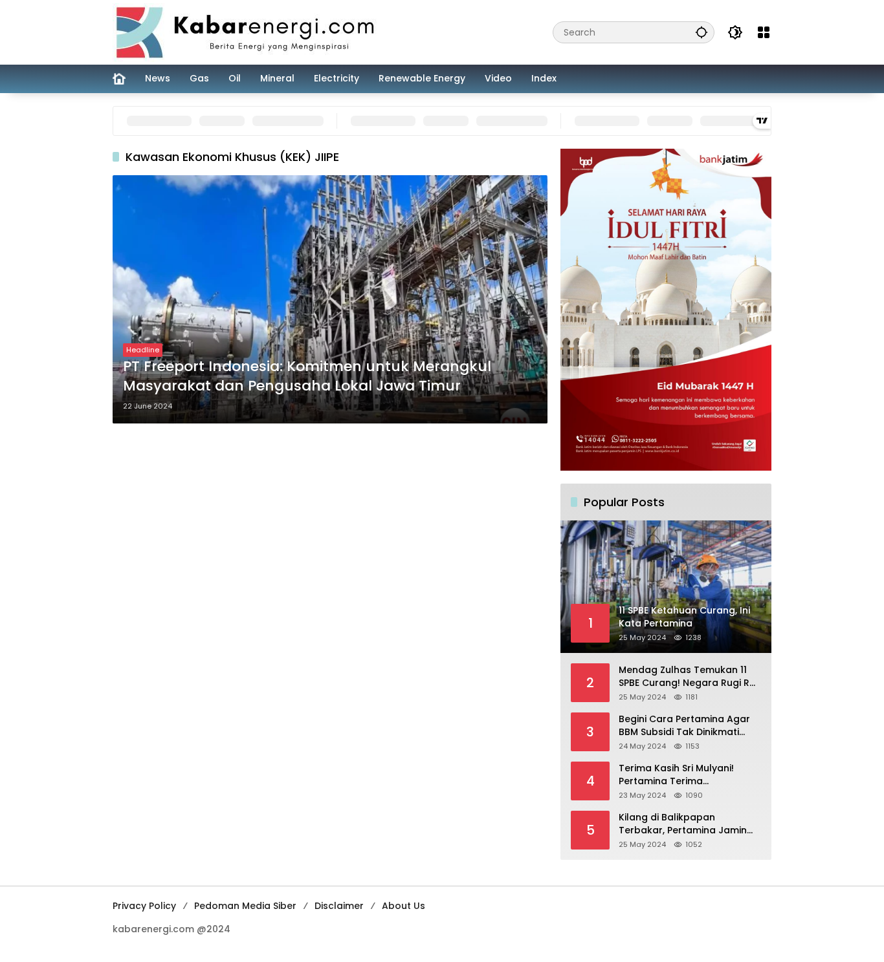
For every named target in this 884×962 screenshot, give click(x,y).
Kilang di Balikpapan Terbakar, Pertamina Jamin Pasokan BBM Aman (683, 824)
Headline (142, 350)
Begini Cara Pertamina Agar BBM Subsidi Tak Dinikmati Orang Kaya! (684, 725)
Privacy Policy (144, 905)
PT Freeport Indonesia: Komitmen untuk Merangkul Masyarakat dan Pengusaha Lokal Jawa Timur (307, 376)
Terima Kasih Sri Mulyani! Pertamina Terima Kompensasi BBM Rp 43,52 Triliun (680, 774)
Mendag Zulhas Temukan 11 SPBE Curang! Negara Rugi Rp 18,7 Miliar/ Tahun (687, 676)
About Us (403, 905)
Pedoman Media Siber (245, 905)
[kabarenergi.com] (250, 31)
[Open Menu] (763, 32)
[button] (701, 32)
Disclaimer (339, 905)
